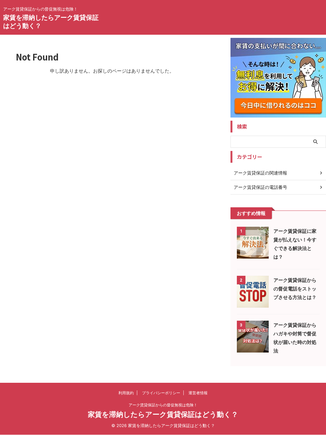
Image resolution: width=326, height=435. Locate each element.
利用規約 (126, 392)
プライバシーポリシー (161, 392)
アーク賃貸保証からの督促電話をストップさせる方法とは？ (294, 288)
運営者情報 (198, 392)
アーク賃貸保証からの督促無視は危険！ (163, 405)
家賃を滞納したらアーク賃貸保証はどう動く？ (163, 414)
